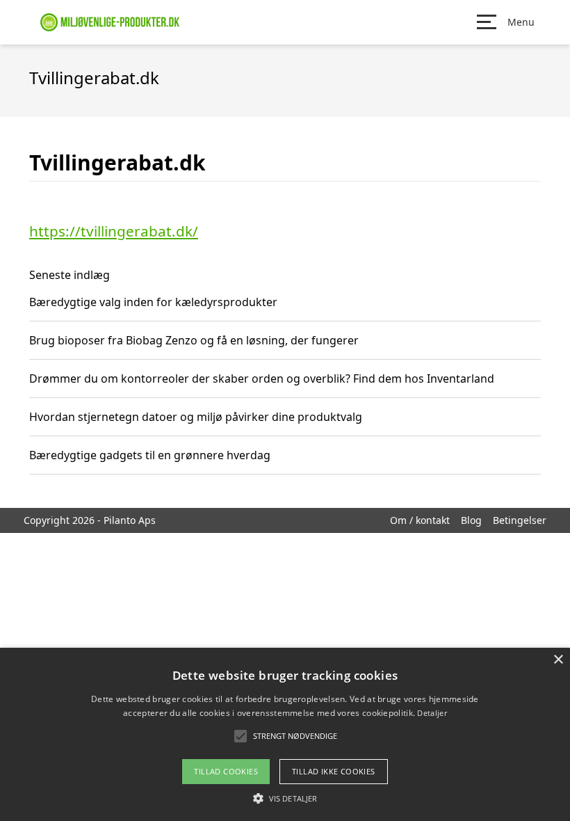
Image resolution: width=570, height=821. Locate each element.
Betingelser (519, 520)
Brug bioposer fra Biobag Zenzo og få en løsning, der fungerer (194, 340)
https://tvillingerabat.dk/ (113, 231)
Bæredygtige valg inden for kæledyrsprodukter (153, 302)
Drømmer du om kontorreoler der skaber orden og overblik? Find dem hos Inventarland (261, 378)
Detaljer (431, 713)
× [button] (558, 660)
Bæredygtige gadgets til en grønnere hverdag (149, 455)
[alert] (285, 734)
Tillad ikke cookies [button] (333, 771)
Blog (471, 520)
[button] (285, 798)
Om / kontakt (420, 520)
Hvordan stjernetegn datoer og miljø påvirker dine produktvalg (195, 416)
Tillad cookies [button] (226, 771)
